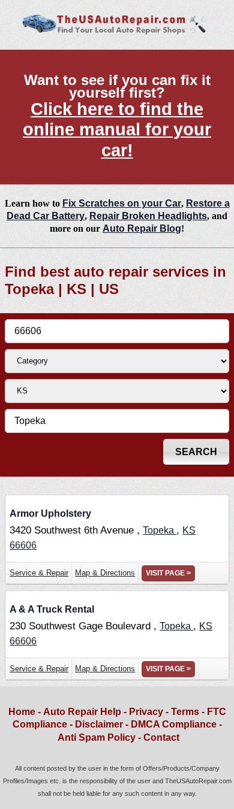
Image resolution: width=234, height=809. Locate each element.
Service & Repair (39, 572)
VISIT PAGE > (168, 573)
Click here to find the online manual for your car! (117, 129)
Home (21, 712)
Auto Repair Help (82, 712)
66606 (23, 545)
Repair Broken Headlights (148, 216)
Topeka (159, 530)
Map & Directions (105, 572)
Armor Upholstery (50, 513)
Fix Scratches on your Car (121, 203)
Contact (161, 737)
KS (189, 530)
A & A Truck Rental (52, 609)
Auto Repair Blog (142, 228)
